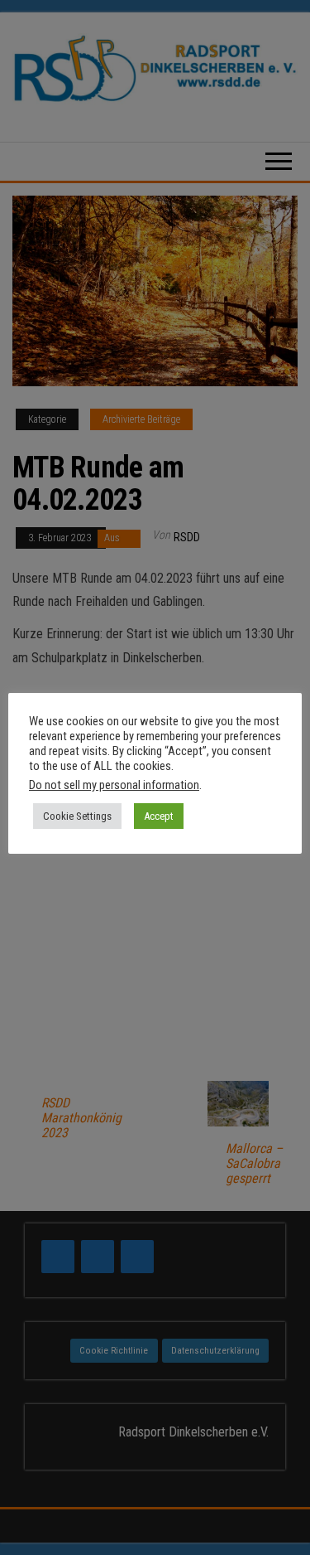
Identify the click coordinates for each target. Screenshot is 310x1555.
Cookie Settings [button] (77, 816)
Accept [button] (159, 816)
